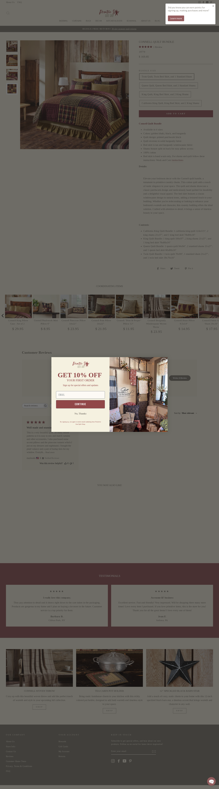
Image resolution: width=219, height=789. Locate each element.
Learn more (176, 18)
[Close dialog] (163, 361)
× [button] (213, 6)
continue (80, 404)
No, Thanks (80, 413)
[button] (211, 781)
